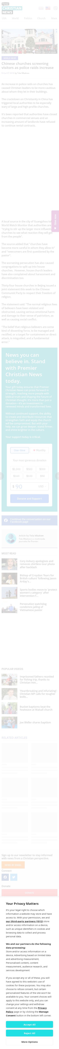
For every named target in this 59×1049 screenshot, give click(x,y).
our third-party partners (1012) (24, 921)
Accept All (30, 1024)
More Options (29, 1041)
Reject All (29, 1033)
